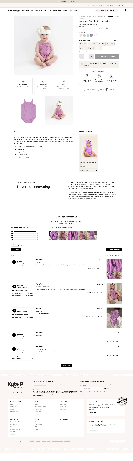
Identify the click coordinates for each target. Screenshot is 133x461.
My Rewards (38, 411)
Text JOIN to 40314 (40, 387)
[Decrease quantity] (81, 56)
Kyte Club (12, 426)
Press (36, 429)
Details (16, 132)
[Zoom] (70, 72)
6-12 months (101, 43)
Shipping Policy (14, 411)
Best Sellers (25, 10)
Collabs (76, 10)
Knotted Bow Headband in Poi (88, 163)
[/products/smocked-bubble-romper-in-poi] (91, 35)
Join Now (92, 429)
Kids (50, 10)
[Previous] (43, 1)
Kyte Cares (38, 426)
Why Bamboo (38, 424)
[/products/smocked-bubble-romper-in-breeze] (88, 35)
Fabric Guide (63, 409)
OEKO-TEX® (112, 89)
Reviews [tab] (15, 245)
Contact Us (13, 406)
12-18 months (110, 43)
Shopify (32, 441)
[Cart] (124, 11)
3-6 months (92, 43)
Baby (45, 10)
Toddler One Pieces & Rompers (89, 16)
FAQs (11, 404)
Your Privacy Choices (40, 406)
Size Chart (116, 40)
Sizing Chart (63, 406)
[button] (113, 16)
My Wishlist (38, 414)
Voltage (38, 441)
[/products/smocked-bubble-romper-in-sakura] (80, 35)
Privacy (49, 441)
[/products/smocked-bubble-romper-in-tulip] (95, 35)
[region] (73, 235)
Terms (41, 395)
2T (91, 48)
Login (36, 404)
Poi (21, 132)
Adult (70, 10)
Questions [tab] (24, 245)
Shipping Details (91, 89)
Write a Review (116, 250)
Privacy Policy (36, 395)
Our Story (37, 421)
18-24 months (83, 48)
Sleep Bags (38, 10)
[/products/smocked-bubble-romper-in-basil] (84, 35)
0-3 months (83, 43)
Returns (102, 89)
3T (95, 48)
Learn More (87, 65)
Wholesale (62, 421)
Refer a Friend (38, 409)
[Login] (121, 11)
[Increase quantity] (91, 56)
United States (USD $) (117, 441)
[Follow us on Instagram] (14, 393)
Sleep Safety (63, 404)
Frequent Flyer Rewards (16, 421)
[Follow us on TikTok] (21, 393)
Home (65, 10)
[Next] (89, 1)
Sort (106, 255)
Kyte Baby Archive (15, 429)
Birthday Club (13, 424)
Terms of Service (116, 391)
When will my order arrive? (112, 52)
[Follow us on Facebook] (10, 393)
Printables (12, 434)
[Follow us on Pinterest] (18, 393)
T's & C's (44, 441)
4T (100, 48)
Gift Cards (13, 431)
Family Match (57, 10)
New (32, 10)
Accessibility (67, 441)
